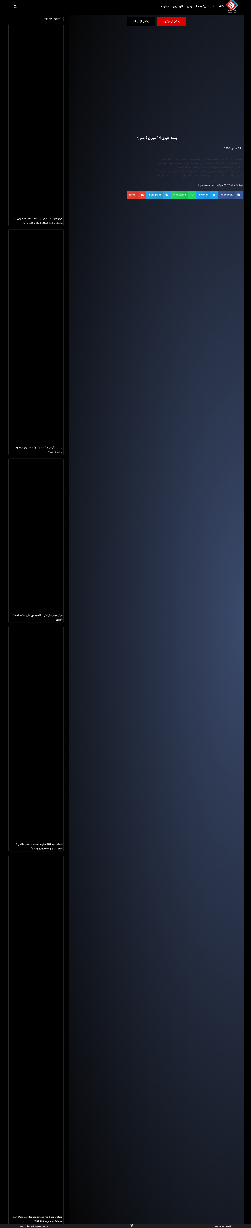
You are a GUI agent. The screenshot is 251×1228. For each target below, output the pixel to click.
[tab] (171, 21)
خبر (212, 6)
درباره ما (164, 6)
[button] (15, 6)
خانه (221, 6)
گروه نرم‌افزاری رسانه (27, 1226)
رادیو (189, 6)
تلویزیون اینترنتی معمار (222, 1226)
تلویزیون (178, 6)
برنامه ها (201, 6)
